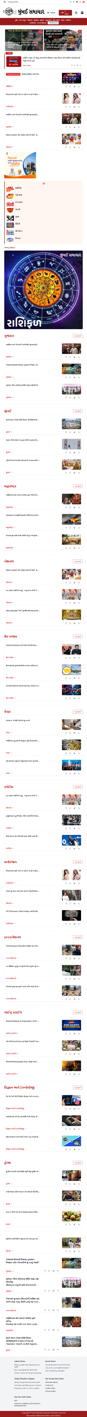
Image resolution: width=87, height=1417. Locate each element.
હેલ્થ (8, 1183)
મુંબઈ (8, 432)
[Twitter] (73, 2)
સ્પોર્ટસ (9, 828)
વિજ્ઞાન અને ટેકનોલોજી (15, 1108)
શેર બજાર (10, 657)
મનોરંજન (9, 106)
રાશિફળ (9, 86)
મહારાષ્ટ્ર (9, 507)
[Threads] (77, 2)
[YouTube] (83, 2)
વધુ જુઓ (78, 336)
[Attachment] (79, 86)
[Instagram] (80, 2)
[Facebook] (70, 2)
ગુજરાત (9, 126)
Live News (27, 65)
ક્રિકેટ (8, 1251)
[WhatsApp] (70, 86)
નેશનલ (9, 147)
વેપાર (8, 732)
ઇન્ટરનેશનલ (11, 958)
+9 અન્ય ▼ (53, 23)
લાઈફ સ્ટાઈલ (11, 1033)
